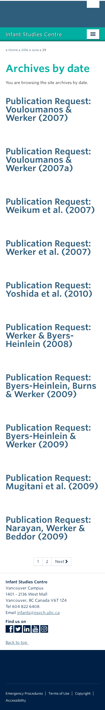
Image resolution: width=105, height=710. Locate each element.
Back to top (17, 642)
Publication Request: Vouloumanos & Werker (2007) (48, 109)
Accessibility (16, 700)
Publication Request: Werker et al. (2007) (48, 247)
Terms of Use (58, 693)
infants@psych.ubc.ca (38, 612)
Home (13, 50)
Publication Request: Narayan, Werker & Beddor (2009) (48, 528)
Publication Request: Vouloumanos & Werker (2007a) (48, 159)
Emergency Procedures (24, 693)
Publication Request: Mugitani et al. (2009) (52, 482)
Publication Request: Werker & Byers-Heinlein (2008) (48, 335)
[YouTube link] (35, 631)
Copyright (83, 693)
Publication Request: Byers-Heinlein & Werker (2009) (48, 436)
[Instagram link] (44, 631)
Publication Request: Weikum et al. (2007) (50, 205)
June (35, 50)
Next (60, 561)
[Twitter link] (18, 631)
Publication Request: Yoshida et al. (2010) (49, 289)
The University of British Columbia (38, 11)
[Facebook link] (9, 631)
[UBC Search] (93, 7)
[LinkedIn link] (27, 631)
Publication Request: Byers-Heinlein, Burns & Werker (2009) (51, 385)
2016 (24, 50)
